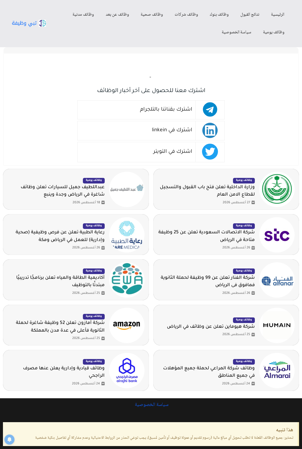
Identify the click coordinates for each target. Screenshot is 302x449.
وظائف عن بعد (117, 15)
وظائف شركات (186, 15)
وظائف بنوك (219, 15)
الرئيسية (277, 15)
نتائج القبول (249, 15)
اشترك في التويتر (172, 152)
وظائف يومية (273, 32)
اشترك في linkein (172, 130)
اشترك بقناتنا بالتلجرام (166, 110)
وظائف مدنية (83, 15)
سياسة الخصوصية (236, 32)
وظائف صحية (152, 15)
